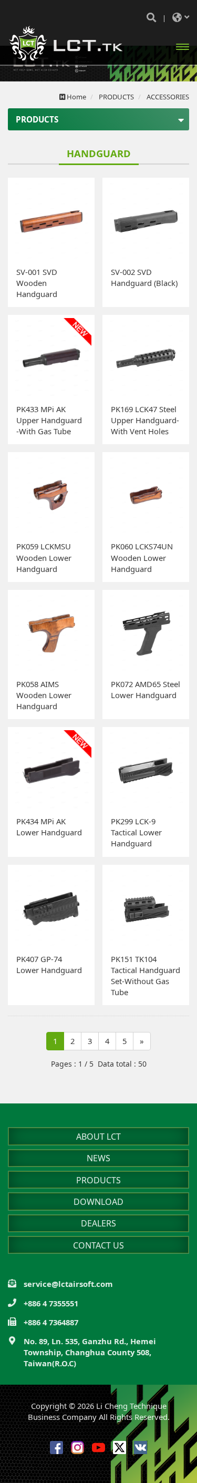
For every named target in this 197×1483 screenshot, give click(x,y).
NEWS (98, 1158)
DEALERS (98, 1223)
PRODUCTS (98, 1180)
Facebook (56, 1447)
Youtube (98, 1447)
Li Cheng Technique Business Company (66, 43)
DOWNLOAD (98, 1202)
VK (140, 1447)
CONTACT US (98, 1245)
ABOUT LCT (98, 1136)
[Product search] (151, 17)
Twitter (119, 1447)
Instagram (77, 1447)
